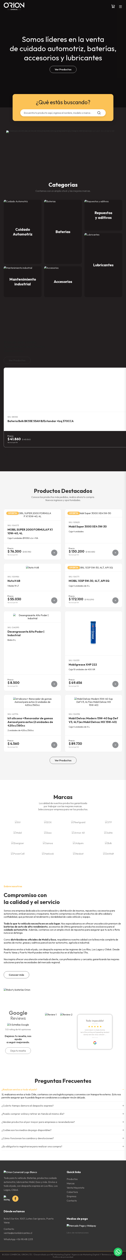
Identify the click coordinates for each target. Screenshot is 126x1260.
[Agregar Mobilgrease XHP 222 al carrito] (115, 684)
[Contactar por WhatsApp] (118, 1252)
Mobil (45, 939)
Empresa (71, 1196)
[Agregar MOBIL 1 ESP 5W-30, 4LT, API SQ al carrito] (115, 600)
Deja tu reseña (18, 1050)
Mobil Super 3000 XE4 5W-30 (88, 526)
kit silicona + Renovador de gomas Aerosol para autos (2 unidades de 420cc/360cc (30, 722)
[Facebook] (15, 1199)
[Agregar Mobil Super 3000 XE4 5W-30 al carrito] (115, 553)
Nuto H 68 (14, 581)
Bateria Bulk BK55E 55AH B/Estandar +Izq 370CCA (41, 421)
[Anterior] (7, 454)
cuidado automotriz (15, 929)
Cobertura (72, 1192)
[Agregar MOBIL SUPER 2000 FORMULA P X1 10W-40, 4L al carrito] (54, 553)
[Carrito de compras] (113, 6)
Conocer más (16, 974)
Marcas (71, 1183)
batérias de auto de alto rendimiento (26, 926)
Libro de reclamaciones (78, 1232)
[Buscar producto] (98, 113)
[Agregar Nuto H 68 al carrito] (54, 600)
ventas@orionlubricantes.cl (18, 1232)
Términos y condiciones (112, 1254)
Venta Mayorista (75, 1187)
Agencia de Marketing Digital (85, 1254)
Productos (72, 1179)
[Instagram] (7, 1199)
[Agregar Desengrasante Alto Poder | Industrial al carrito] (54, 684)
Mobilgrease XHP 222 (83, 664)
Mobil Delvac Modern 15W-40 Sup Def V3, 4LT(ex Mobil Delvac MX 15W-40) (93, 720)
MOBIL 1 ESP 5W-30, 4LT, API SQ (89, 581)
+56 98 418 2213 (24, 1239)
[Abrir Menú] (120, 6)
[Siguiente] (16, 454)
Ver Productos (63, 69)
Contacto (72, 1200)
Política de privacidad (63, 1257)
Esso (53, 939)
